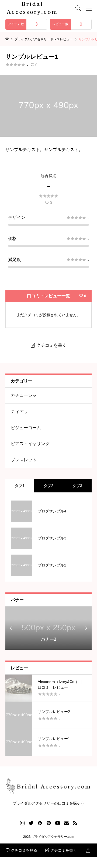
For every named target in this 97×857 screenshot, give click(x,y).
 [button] (86, 628)
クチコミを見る (21, 850)
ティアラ (19, 411)
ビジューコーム (26, 427)
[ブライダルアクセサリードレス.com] (31, 8)
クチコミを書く (61, 850)
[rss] (75, 823)
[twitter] (31, 823)
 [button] (11, 628)
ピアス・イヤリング (30, 443)
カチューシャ (24, 395)
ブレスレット (24, 460)
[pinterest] (48, 823)
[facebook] (39, 823)
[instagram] (22, 823)
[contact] (66, 823)
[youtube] (57, 823)
